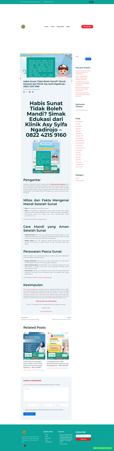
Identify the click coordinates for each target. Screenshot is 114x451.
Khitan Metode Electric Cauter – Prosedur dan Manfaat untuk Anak (82, 78)
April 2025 (78, 159)
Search (77, 56)
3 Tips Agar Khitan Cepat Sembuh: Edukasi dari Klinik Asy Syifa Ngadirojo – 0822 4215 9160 (58, 363)
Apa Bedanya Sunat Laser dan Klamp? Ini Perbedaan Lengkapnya (83, 83)
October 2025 (79, 145)
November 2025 (80, 143)
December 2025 (80, 140)
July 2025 (78, 152)
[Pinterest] (29, 92)
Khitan (34, 370)
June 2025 (78, 155)
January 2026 (79, 138)
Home (46, 26)
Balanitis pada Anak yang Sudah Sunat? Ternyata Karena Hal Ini (82, 89)
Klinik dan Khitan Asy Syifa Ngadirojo (46, 301)
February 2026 (79, 136)
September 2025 (80, 147)
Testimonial (60, 26)
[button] (103, 448)
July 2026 (78, 124)
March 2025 (79, 162)
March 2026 (79, 133)
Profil (52, 26)
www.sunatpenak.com (46, 311)
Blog (68, 26)
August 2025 (79, 150)
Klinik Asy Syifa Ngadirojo (58, 184)
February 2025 (79, 164)
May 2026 (78, 128)
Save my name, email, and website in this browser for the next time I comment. (44, 409)
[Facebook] (24, 92)
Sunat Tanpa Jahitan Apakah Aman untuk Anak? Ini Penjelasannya (83, 72)
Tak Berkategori (80, 180)
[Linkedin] (32, 92)
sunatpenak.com (42, 219)
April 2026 (78, 131)
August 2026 (79, 121)
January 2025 (79, 166)
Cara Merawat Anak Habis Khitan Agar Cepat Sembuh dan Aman (83, 94)
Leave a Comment (27, 370)
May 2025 (78, 157)
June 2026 (78, 126)
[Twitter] (27, 92)
